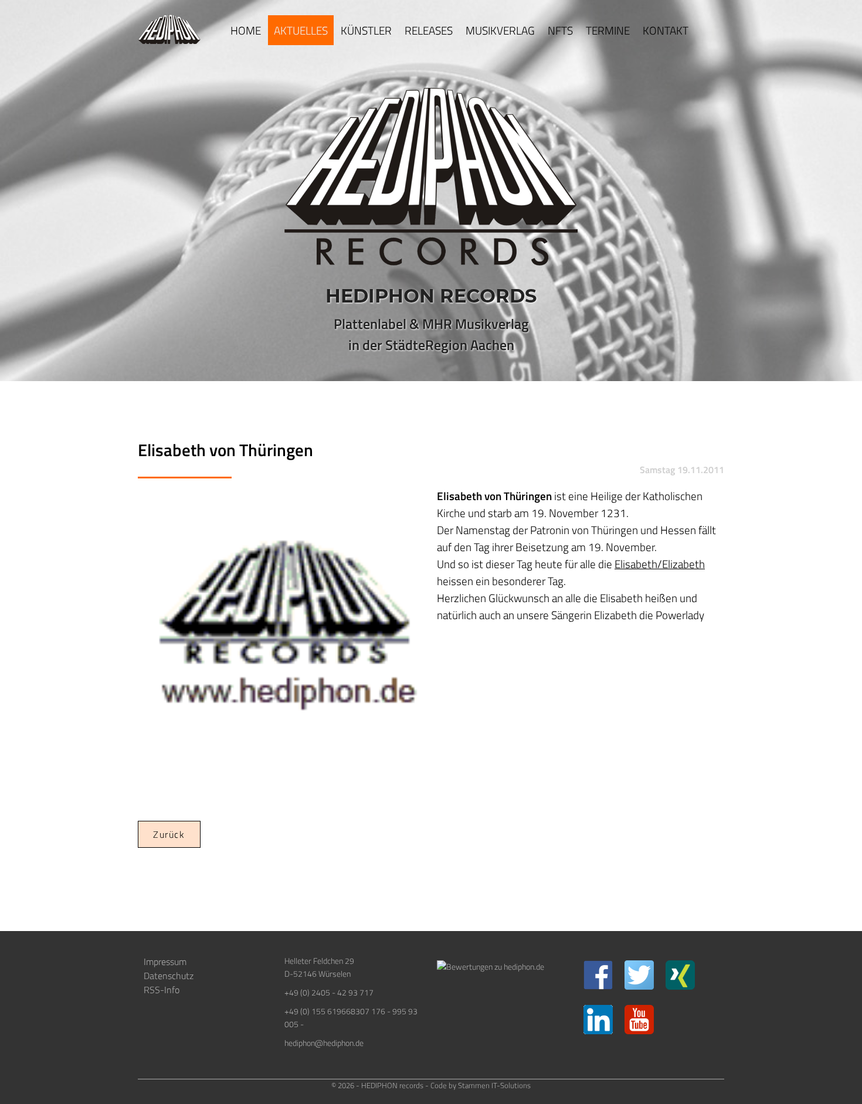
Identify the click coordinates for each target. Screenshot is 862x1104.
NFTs (560, 30)
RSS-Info (161, 990)
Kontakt (665, 30)
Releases (429, 30)
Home (245, 30)
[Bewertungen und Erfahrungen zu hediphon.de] (490, 966)
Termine (608, 30)
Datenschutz (169, 976)
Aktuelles (301, 30)
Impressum (165, 961)
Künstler (366, 30)
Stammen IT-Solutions (494, 1085)
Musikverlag (500, 30)
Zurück (169, 834)
